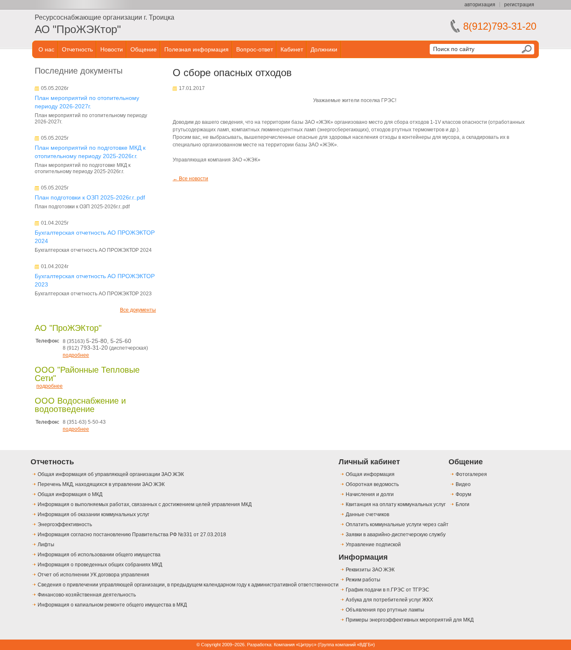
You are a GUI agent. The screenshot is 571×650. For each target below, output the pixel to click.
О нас (46, 49)
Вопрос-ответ (254, 49)
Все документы (138, 310)
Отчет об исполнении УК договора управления (93, 575)
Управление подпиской (373, 545)
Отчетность (77, 49)
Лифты (46, 545)
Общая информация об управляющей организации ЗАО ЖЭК (111, 474)
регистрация (519, 4)
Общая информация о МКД (70, 494)
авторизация (479, 4)
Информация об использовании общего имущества (99, 555)
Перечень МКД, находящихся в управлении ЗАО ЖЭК (101, 484)
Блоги (462, 504)
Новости (111, 49)
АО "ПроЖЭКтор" (78, 29)
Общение (143, 49)
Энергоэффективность (65, 524)
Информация (363, 557)
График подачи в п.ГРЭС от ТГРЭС (387, 590)
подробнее (76, 355)
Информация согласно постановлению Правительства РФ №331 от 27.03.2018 (132, 534)
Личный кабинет (369, 462)
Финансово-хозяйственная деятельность (87, 595)
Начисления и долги (370, 494)
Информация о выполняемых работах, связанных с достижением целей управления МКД (145, 504)
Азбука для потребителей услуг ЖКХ (389, 600)
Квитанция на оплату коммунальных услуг (396, 504)
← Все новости (190, 179)
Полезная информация (196, 49)
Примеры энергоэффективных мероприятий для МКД (410, 620)
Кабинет (291, 49)
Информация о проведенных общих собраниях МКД (100, 565)
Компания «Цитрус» (295, 644)
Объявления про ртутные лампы (385, 610)
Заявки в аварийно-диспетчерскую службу (396, 534)
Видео (463, 484)
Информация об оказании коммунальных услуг (93, 514)
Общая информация (370, 474)
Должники (324, 49)
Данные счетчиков (367, 514)
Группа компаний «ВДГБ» (346, 644)
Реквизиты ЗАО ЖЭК (370, 570)
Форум (463, 494)
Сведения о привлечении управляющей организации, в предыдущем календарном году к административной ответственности (188, 585)
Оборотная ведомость (372, 484)
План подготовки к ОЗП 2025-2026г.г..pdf (90, 197)
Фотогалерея (471, 474)
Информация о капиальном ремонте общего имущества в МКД (112, 605)
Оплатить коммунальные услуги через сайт (397, 524)
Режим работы (363, 580)
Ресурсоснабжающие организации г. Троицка (104, 17)
